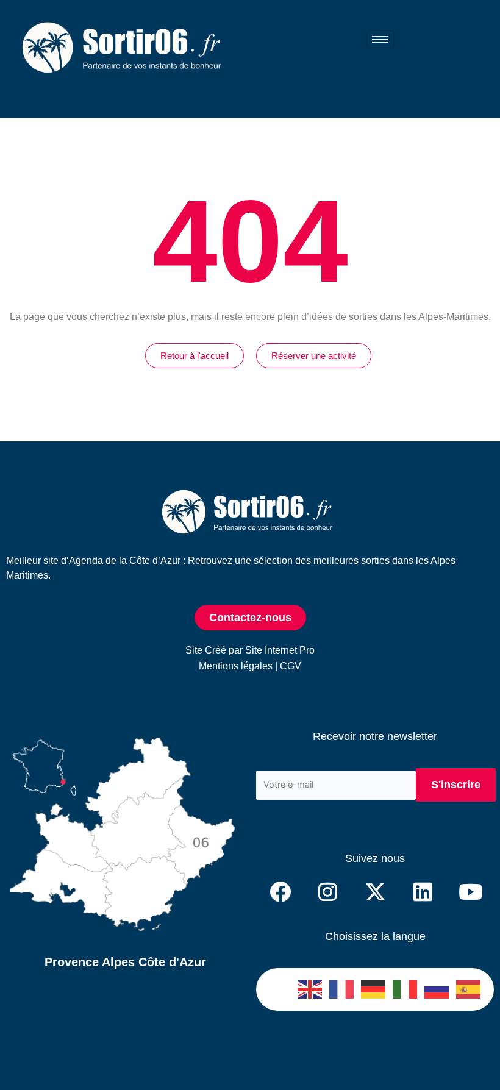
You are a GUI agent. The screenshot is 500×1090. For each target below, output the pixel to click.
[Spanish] (469, 989)
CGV (290, 666)
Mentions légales (236, 666)
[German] (374, 989)
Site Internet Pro (280, 650)
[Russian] (437, 989)
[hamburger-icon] (380, 39)
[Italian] (405, 989)
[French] (342, 989)
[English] (310, 989)
